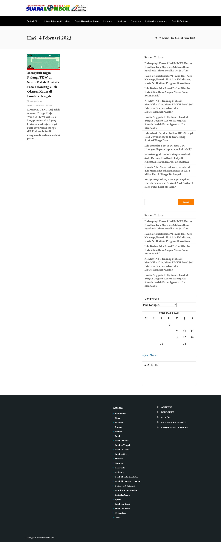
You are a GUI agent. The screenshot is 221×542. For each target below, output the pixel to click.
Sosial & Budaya (180, 21)
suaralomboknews (45, 537)
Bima (117, 418)
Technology (120, 513)
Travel (118, 517)
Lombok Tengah (122, 445)
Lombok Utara (122, 454)
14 (161, 337)
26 (146, 350)
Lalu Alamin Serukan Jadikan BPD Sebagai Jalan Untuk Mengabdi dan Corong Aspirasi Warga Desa (168, 136)
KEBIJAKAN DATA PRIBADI (174, 427)
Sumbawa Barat (122, 504)
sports (118, 499)
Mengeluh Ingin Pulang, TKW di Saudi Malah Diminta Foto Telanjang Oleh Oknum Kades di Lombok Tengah (43, 84)
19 (146, 343)
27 (153, 350)
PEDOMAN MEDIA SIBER (173, 422)
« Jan (145, 355)
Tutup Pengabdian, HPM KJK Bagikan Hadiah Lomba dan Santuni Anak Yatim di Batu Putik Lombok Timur (168, 183)
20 (153, 343)
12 (146, 337)
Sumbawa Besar (122, 508)
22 (169, 343)
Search (186, 201)
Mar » (153, 355)
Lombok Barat (121, 440)
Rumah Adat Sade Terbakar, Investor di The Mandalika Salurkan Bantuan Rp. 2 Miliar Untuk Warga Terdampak (167, 170)
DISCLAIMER (167, 412)
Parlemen (108, 21)
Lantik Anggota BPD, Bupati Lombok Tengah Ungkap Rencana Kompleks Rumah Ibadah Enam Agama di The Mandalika (166, 122)
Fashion (118, 431)
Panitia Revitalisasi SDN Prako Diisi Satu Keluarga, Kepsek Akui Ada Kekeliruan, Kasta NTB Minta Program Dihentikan (168, 79)
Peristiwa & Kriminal (125, 485)
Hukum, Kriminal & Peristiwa (57, 21)
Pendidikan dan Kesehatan (127, 481)
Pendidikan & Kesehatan (87, 21)
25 (192, 343)
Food (117, 436)
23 (176, 343)
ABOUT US (166, 407)
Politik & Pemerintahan (156, 21)
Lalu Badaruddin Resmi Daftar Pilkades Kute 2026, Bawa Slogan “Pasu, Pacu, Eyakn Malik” (167, 92)
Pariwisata (136, 21)
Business (119, 422)
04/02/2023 (34, 101)
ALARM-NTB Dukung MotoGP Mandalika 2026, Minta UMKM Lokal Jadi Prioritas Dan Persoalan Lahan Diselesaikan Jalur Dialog (168, 106)
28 (161, 350)
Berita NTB (32, 21)
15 (169, 337)
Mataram (119, 458)
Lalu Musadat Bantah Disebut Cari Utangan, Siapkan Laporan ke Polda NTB (168, 147)
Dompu (118, 427)
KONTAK (165, 417)
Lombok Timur (122, 449)
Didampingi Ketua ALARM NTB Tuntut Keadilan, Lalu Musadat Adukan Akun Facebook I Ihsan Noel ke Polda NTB (168, 66)
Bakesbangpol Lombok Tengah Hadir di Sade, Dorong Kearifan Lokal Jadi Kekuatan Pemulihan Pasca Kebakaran (167, 158)
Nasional (122, 21)
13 (153, 337)
